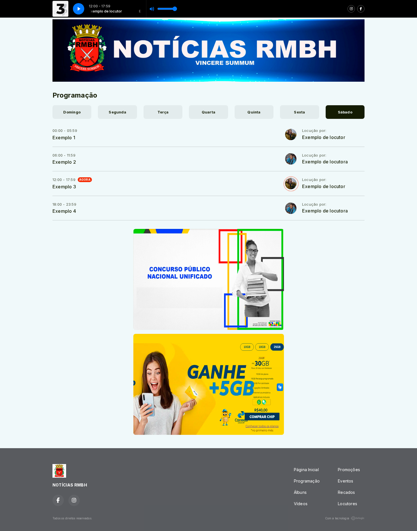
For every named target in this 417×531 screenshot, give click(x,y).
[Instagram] (351, 8)
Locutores (347, 503)
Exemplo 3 (64, 186)
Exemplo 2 (64, 162)
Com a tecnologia (337, 518)
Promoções (349, 469)
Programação (307, 481)
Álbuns (300, 492)
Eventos (345, 481)
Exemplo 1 (63, 137)
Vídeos (301, 503)
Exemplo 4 (64, 211)
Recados (346, 492)
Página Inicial (306, 469)
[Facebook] (361, 8)
